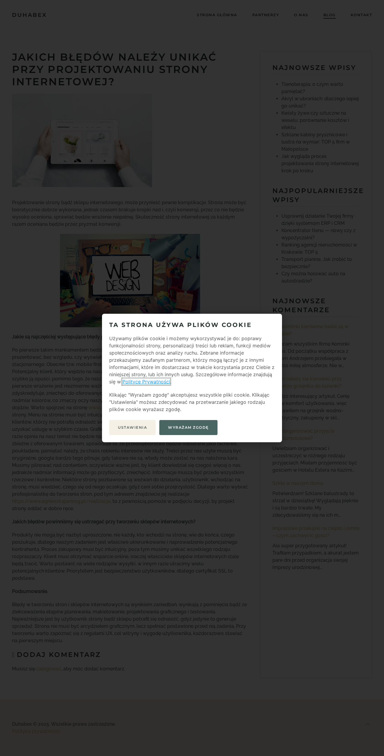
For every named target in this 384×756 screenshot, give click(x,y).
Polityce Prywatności (146, 382)
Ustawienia (132, 427)
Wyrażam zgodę (188, 427)
